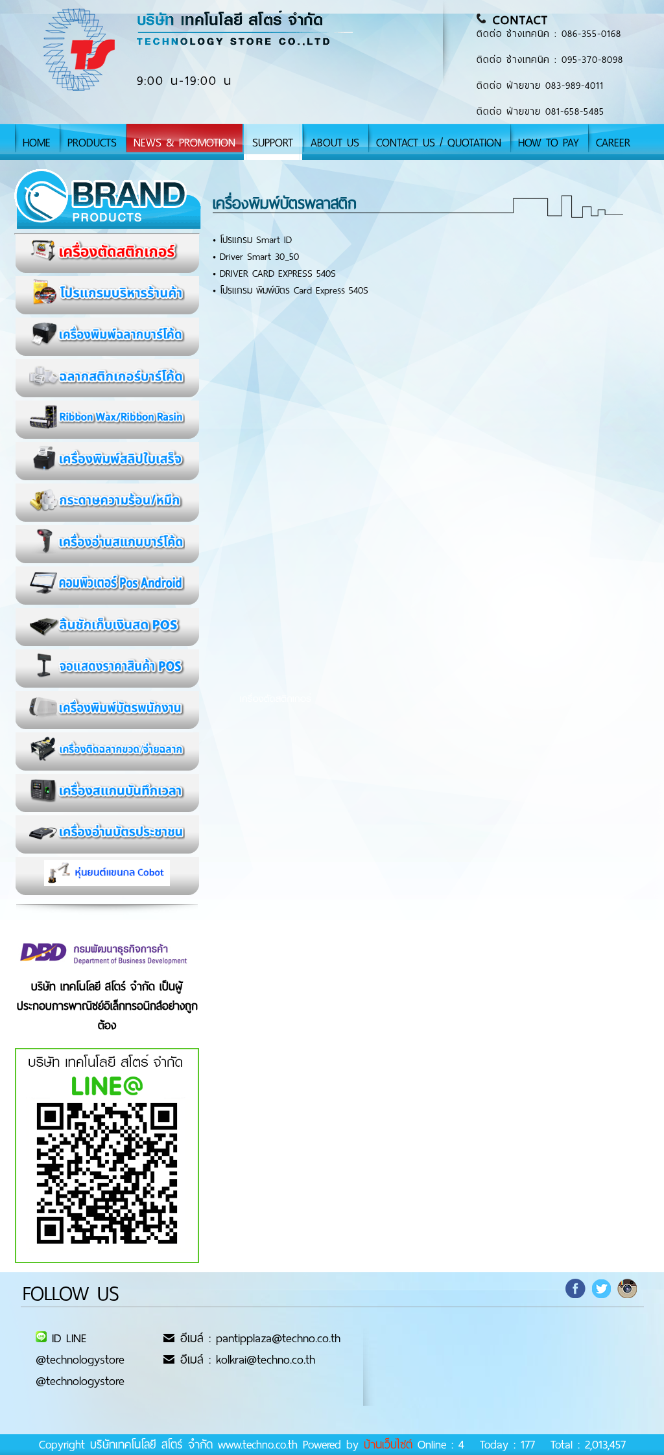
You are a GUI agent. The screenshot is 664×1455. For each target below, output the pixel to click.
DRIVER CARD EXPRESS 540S (278, 273)
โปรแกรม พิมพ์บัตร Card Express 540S (294, 290)
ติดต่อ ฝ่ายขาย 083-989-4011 (540, 85)
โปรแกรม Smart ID (256, 240)
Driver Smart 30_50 (259, 257)
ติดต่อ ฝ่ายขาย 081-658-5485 (540, 111)
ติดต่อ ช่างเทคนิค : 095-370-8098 (550, 59)
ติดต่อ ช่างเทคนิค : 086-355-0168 (549, 33)
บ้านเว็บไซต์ (388, 1444)
